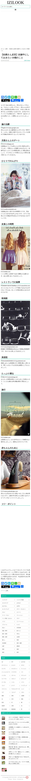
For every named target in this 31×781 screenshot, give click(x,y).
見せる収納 (4, 709)
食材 (18, 652)
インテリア (4, 599)
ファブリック (24, 685)
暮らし (3, 640)
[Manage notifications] (27, 777)
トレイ (3, 685)
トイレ (12, 682)
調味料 (18, 646)
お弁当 (18, 606)
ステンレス (23, 675)
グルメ (3, 612)
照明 (18, 640)
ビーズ (12, 685)
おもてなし (4, 606)
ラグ (3, 692)
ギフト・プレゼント (21, 609)
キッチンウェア (5, 609)
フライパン (4, 689)
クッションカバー (6, 672)
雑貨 (18, 649)
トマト (22, 682)
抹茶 (3, 702)
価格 (3, 695)
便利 (12, 695)
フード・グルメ (5, 615)
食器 (3, 652)
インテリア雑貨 (20, 599)
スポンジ (13, 678)
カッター (13, 665)
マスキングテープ (15, 689)
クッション (23, 668)
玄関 (12, 705)
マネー (18, 618)
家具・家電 (4, 633)
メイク (3, 621)
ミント (22, 689)
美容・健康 (19, 643)
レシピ (18, 624)
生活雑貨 (4, 643)
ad (2, 661)
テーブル (4, 682)
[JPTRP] (4, 771)
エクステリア (5, 603)
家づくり (19, 630)
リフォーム (4, 624)
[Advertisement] (15, 29)
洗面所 (3, 705)
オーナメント (5, 665)
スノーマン (4, 678)
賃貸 (3, 649)
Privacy (10, 779)
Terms (14, 779)
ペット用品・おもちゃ (7, 618)
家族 (22, 699)
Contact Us (20, 779)
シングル (4, 675)
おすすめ (23, 661)
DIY (12, 661)
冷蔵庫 (22, 695)
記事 (7, 590)
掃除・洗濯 (4, 636)
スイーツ (19, 612)
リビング (13, 692)
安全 (12, 699)
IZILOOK (15, 2)
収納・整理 (4, 630)
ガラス (22, 665)
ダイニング (23, 678)
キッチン (4, 668)
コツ (22, 672)
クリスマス (13, 672)
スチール (13, 675)
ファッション (20, 615)
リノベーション (20, 621)
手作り (18, 633)
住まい (3, 627)
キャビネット (14, 668)
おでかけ (19, 603)
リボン (22, 692)
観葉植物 (13, 709)
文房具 (18, 636)
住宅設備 (19, 627)
